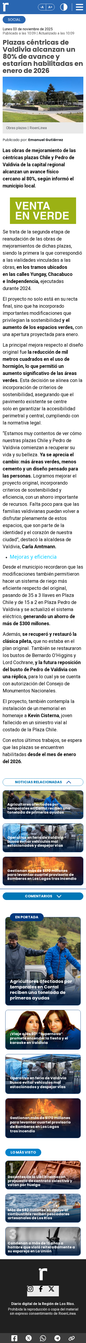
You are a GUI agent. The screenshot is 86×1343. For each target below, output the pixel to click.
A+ (50, 7)
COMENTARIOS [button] (38, 896)
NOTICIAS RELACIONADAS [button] (38, 782)
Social (14, 19)
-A (42, 7)
